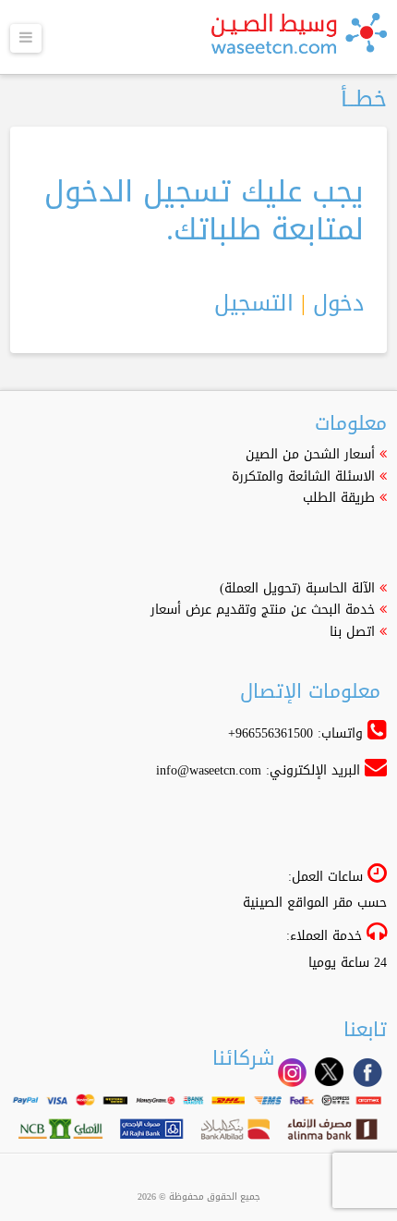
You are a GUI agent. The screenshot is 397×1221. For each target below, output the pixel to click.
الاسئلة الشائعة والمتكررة (303, 476)
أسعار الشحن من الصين (310, 454)
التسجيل (254, 303)
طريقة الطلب (339, 497)
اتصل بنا (352, 631)
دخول (338, 303)
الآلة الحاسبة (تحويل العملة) (297, 588)
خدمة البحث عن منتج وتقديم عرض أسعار (262, 609)
